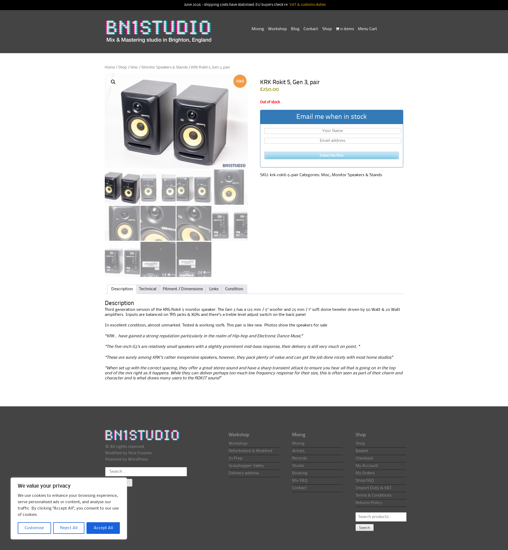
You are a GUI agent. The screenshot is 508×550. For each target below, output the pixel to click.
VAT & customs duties (307, 5)
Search (364, 527)
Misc (134, 67)
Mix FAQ (299, 481)
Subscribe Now (332, 155)
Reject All (69, 528)
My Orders (365, 473)
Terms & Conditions (374, 495)
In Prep (235, 458)
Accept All (103, 528)
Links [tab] (214, 289)
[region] (69, 508)
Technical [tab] (147, 289)
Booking (299, 473)
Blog (295, 29)
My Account (367, 466)
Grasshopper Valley (246, 466)
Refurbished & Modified (250, 451)
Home (110, 67)
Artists (298, 451)
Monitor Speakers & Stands (165, 67)
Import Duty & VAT (373, 488)
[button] (113, 82)
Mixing (258, 29)
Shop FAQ (365, 481)
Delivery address (244, 473)
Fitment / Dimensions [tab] (183, 289)
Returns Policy (369, 503)
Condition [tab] (234, 289)
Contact (310, 29)
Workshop (277, 29)
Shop (327, 29)
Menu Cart (367, 29)
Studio (298, 466)
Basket (362, 451)
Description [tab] (122, 289)
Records (299, 458)
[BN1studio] (159, 35)
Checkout (364, 458)
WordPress (138, 459)
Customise (34, 528)
